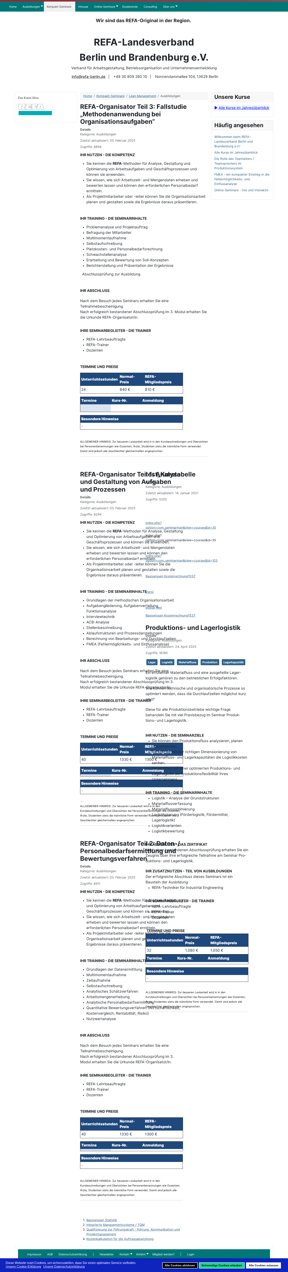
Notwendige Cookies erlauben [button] (222, 1265)
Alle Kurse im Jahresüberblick (244, 108)
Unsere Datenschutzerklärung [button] (64, 1266)
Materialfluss (187, 662)
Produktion (209, 662)
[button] (93, 1254)
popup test (154, 608)
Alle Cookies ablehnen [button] (180, 1265)
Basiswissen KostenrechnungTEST (171, 576)
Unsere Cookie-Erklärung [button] (23, 1266)
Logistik (167, 662)
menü (150, 592)
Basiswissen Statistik (101, 1220)
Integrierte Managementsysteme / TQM (115, 1225)
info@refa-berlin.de (88, 76)
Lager (152, 662)
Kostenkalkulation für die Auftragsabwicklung (120, 1239)
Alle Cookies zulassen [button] (263, 1265)
